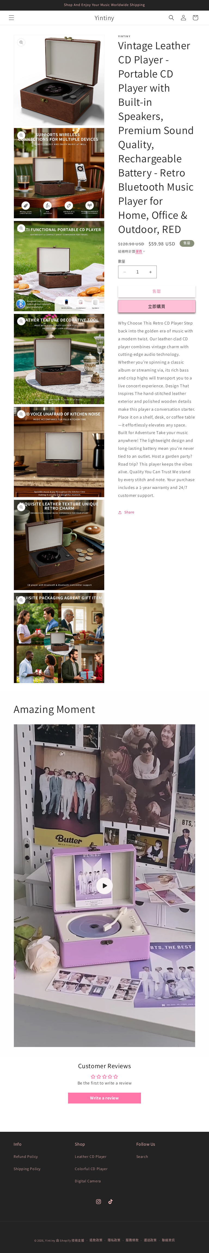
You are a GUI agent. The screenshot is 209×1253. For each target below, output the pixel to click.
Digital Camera (88, 1181)
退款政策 (96, 1240)
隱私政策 (114, 1240)
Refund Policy (26, 1156)
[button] (11, 18)
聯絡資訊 (168, 1240)
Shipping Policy (27, 1168)
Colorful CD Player (91, 1168)
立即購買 (156, 306)
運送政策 (150, 1240)
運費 (139, 252)
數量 (121, 261)
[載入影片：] (104, 885)
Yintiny (50, 1240)
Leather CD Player (90, 1156)
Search (142, 1156)
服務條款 (132, 1240)
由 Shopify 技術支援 (70, 1240)
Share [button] (129, 512)
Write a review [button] (104, 1098)
